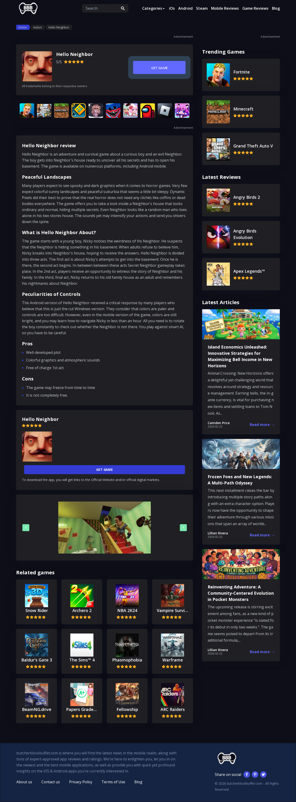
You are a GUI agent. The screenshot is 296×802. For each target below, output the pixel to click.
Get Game (159, 67)
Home (22, 27)
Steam (202, 8)
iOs (172, 8)
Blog (276, 8)
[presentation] (25, 527)
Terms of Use (113, 781)
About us (24, 781)
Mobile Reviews (225, 8)
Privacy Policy (80, 781)
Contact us (50, 781)
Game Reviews (255, 8)
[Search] (123, 8)
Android (185, 8)
